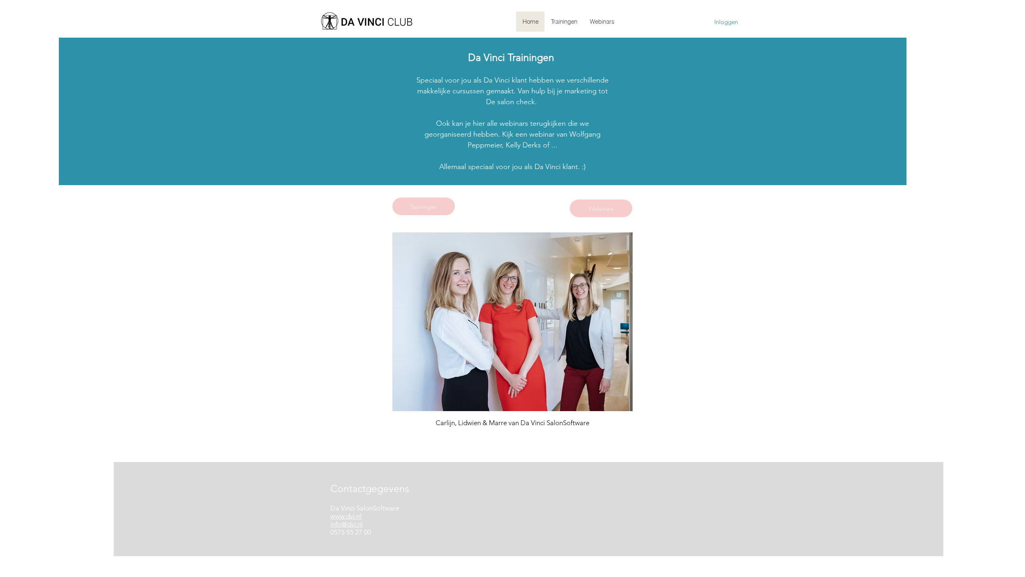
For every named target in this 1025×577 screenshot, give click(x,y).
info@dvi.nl (346, 524)
